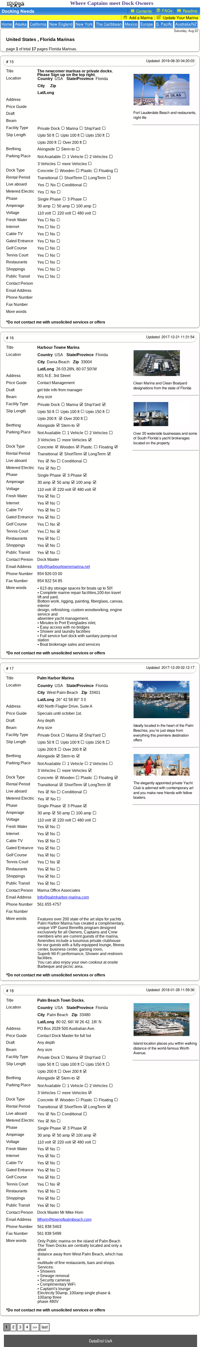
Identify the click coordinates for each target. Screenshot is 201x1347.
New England (61, 24)
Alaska (21, 24)
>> (35, 1327)
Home (6, 24)
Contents (143, 11)
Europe (146, 24)
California (38, 24)
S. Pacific (164, 24)
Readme (189, 11)
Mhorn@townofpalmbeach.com (64, 1219)
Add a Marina (140, 18)
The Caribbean (109, 24)
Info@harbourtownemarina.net (63, 567)
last (45, 1327)
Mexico (131, 24)
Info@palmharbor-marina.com (63, 897)
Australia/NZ (186, 24)
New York (84, 24)
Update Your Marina (179, 18)
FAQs (166, 11)
